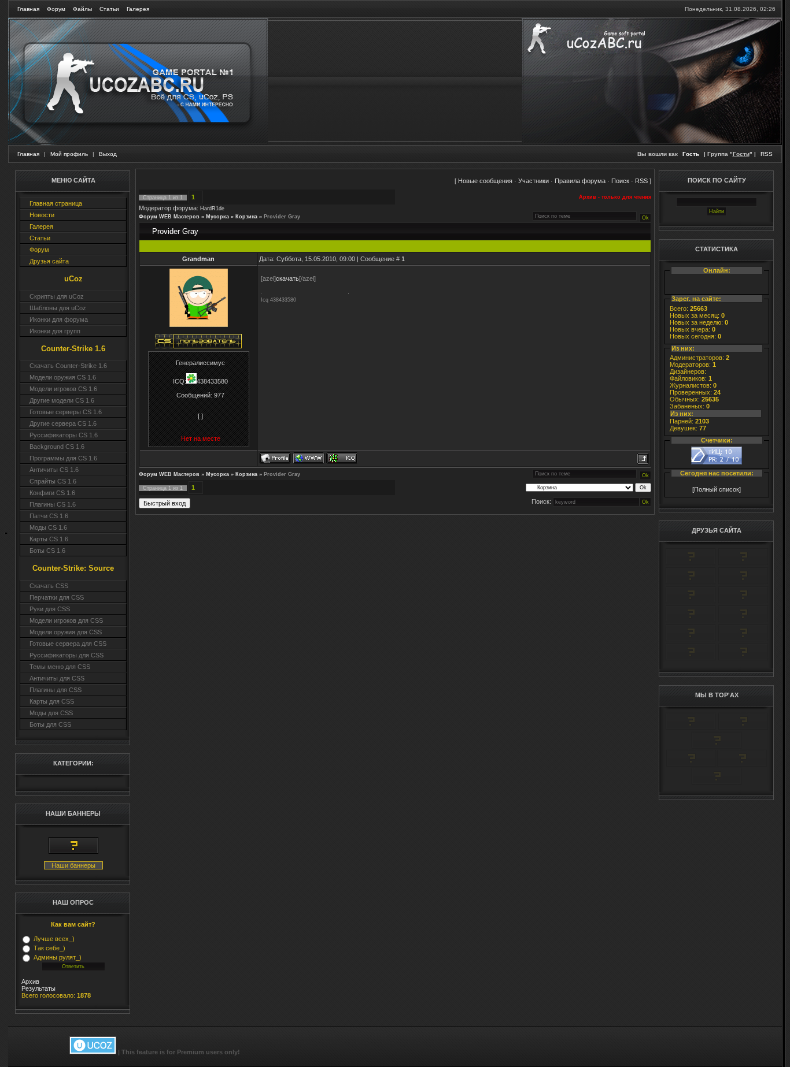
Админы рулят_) (58, 957)
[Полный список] (716, 489)
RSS (767, 154)
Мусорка (217, 217)
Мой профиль (69, 154)
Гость (690, 154)
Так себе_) (49, 948)
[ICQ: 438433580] (342, 458)
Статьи (109, 9)
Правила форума (580, 180)
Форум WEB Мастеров (169, 217)
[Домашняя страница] (308, 458)
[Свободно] (690, 582)
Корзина (246, 217)
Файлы (82, 9)
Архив (30, 981)
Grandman (198, 258)
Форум (56, 9)
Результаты (38, 988)
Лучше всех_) (54, 938)
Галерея (138, 9)
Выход (108, 154)
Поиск (620, 180)
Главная (28, 9)
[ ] (200, 415)
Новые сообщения (485, 180)
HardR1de (212, 208)
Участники (533, 180)
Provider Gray (282, 217)
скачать (287, 278)
